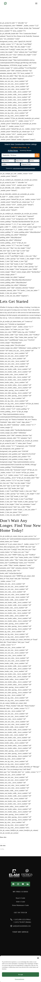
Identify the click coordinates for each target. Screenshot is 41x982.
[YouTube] (22, 884)
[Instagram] (18, 884)
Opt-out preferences (19, 979)
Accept (20, 974)
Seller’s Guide (20, 902)
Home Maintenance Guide (20, 905)
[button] (38, 958)
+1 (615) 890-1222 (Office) (21, 919)
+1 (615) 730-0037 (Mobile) (22, 922)
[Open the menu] (36, 3)
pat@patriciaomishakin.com (22, 926)
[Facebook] (13, 884)
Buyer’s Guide (20, 898)
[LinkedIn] (27, 884)
